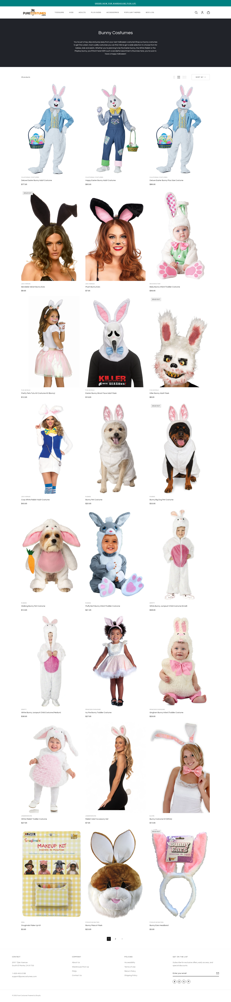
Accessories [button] (113, 12)
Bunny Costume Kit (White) (161, 819)
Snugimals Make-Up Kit (31, 925)
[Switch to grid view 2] (174, 77)
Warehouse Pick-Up (80, 967)
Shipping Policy (130, 976)
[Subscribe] (217, 973)
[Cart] (208, 12)
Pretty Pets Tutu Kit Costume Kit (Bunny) (38, 393)
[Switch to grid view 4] (184, 77)
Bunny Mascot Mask (93, 925)
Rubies (88, 496)
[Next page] (122, 939)
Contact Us (77, 976)
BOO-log (150, 12)
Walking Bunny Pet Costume (33, 606)
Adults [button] (82, 12)
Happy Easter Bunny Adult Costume (100, 180)
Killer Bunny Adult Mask (159, 393)
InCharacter (155, 283)
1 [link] (108, 939)
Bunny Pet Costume (93, 500)
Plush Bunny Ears (92, 287)
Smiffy (152, 603)
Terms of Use (129, 967)
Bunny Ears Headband (159, 925)
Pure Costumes (22, 995)
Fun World (25, 390)
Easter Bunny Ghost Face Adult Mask (101, 393)
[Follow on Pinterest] (188, 982)
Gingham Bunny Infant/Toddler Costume (166, 713)
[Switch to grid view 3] (179, 77)
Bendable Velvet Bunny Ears (33, 287)
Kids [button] (71, 12)
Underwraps (26, 816)
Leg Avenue (25, 283)
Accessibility (129, 962)
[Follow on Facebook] (174, 982)
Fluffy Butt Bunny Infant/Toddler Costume (102, 606)
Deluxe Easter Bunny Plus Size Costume (166, 180)
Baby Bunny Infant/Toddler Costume (165, 287)
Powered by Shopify (34, 995)
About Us (76, 962)
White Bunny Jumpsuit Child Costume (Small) (168, 606)
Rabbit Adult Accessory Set (96, 819)
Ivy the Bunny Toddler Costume (98, 713)
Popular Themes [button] (132, 12)
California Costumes (30, 177)
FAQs (74, 971)
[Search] (196, 12)
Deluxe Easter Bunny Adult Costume (36, 180)
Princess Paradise (93, 709)
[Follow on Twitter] (184, 982)
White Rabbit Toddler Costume (34, 819)
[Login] (202, 12)
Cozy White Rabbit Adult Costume (35, 500)
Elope (152, 816)
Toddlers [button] (59, 12)
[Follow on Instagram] (179, 982)
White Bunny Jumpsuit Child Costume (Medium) (41, 713)
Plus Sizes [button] (96, 12)
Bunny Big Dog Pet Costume (161, 500)
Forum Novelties (92, 922)
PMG (22, 922)
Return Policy (130, 971)
